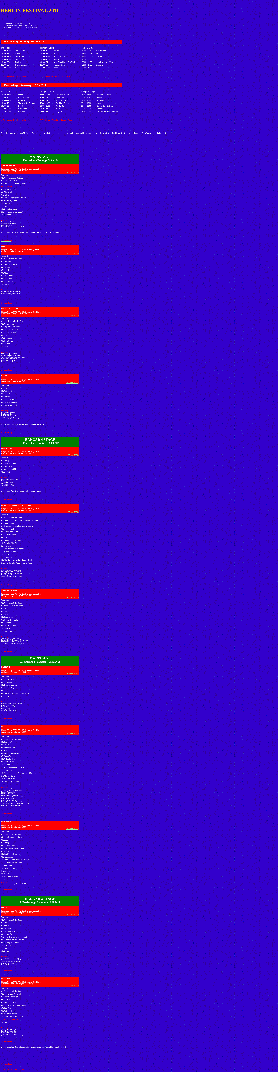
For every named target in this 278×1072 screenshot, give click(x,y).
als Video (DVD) (72, 172)
